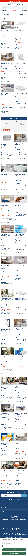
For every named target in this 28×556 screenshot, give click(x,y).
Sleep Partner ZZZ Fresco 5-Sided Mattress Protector (7, 63)
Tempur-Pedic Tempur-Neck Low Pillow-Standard (20, 329)
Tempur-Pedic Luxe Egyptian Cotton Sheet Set (7, 144)
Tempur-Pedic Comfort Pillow (7, 30)
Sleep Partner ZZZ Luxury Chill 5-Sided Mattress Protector (6, 267)
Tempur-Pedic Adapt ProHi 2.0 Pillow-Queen (20, 387)
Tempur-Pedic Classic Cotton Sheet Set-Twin (21, 414)
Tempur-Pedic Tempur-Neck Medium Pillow (20, 144)
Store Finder (21, 4)
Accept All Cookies (14, 553)
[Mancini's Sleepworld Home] (7, 4)
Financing (4, 10)
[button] (14, 10)
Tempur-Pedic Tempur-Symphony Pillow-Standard (20, 299)
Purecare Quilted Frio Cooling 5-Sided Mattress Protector (20, 174)
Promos (21, 10)
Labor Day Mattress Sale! (14, 1)
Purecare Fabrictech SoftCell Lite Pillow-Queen (20, 266)
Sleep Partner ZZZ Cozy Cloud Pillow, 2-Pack (6, 235)
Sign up (23, 495)
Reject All (14, 549)
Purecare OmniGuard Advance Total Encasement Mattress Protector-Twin (6, 329)
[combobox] (14, 7)
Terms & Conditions (7, 526)
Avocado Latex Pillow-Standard (19, 443)
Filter (6, 14)
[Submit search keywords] (2, 7)
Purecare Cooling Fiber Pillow (21, 93)
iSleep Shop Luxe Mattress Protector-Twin (20, 357)
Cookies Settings (14, 546)
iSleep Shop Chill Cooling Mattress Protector (20, 235)
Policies (2, 511)
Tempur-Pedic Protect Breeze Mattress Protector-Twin (7, 414)
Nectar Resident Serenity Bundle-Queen (6, 443)
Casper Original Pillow (19, 204)
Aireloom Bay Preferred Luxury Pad (19, 32)
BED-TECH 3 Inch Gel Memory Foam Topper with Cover (7, 205)
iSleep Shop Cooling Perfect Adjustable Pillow (7, 173)
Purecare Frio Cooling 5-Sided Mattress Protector (20, 63)
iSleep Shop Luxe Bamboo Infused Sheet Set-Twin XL (6, 471)
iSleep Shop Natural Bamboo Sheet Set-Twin (7, 357)
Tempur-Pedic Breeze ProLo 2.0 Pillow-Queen (7, 387)
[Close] (25, 539)
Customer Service (5, 507)
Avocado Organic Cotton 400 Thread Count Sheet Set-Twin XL (7, 299)
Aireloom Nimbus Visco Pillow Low (6, 94)
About (2, 504)
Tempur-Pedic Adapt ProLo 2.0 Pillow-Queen (20, 471)
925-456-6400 (23, 519)
